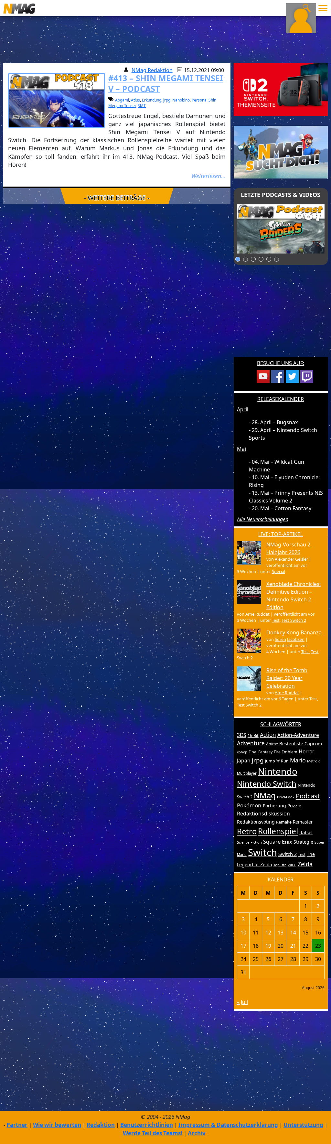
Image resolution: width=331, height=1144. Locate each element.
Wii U (292, 864)
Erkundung (151, 100)
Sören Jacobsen (289, 639)
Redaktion (101, 1124)
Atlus (135, 100)
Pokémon (249, 805)
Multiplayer (247, 773)
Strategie (303, 842)
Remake (284, 822)
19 (268, 945)
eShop (242, 752)
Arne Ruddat (257, 614)
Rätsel (306, 832)
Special (278, 571)
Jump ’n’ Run (277, 761)
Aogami (122, 100)
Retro (247, 831)
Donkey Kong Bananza (294, 632)
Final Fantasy (260, 752)
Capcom (313, 743)
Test (276, 620)
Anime (272, 744)
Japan (244, 760)
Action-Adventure (298, 735)
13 (280, 932)
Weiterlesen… (208, 176)
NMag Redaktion (152, 70)
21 (293, 945)
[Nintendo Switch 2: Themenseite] (281, 88)
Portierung (274, 806)
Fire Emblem (285, 752)
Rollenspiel (278, 831)
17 (243, 945)
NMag (265, 795)
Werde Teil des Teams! (152, 1133)
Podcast (308, 795)
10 (243, 932)
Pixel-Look (285, 796)
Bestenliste (291, 743)
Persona (199, 100)
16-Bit (253, 735)
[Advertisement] (281, 315)
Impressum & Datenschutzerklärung (228, 1124)
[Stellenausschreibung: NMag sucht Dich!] (281, 151)
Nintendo (277, 771)
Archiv (197, 1133)
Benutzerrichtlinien (146, 1124)
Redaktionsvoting (256, 822)
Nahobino (181, 100)
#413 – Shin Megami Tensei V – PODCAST (165, 83)
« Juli (242, 1002)
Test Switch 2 (294, 620)
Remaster (303, 822)
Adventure (251, 743)
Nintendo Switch (266, 784)
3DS (241, 735)
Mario (298, 760)
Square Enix (277, 841)
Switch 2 (287, 854)
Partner (16, 1124)
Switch (262, 852)
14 (293, 932)
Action (268, 735)
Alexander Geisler (291, 559)
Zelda (305, 864)
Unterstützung (303, 1124)
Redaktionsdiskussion (263, 813)
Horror (306, 751)
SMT (142, 105)
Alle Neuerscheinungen (262, 519)
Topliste (279, 864)
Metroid (314, 761)
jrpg (166, 100)
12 (268, 932)
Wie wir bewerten (57, 1124)
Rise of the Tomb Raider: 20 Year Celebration (286, 678)
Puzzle (294, 806)
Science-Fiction (249, 842)
